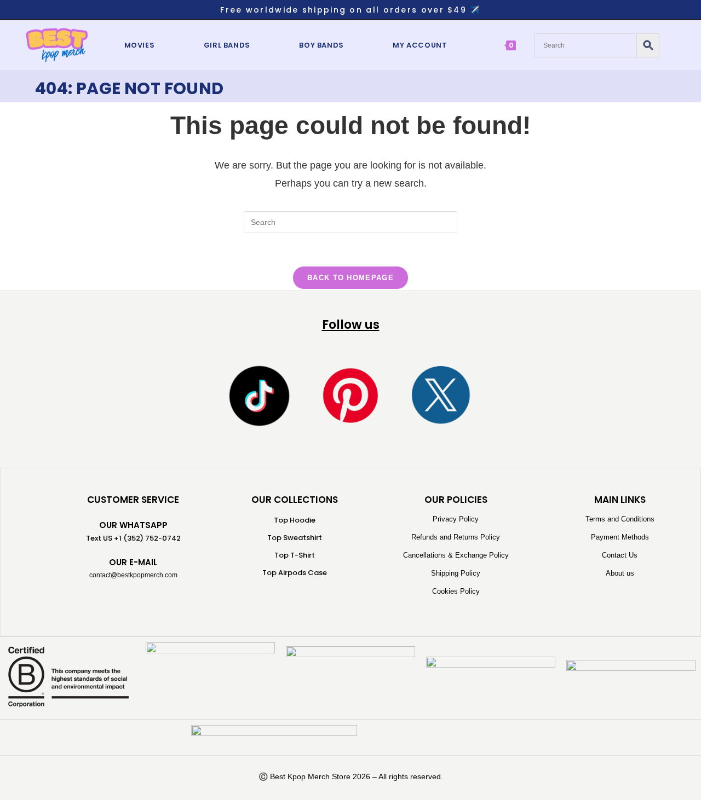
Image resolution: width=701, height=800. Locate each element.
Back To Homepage (350, 278)
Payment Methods (620, 537)
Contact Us (619, 555)
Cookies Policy (456, 591)
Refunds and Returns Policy (455, 537)
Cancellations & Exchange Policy (456, 555)
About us (620, 573)
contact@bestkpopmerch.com (133, 575)
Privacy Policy (456, 519)
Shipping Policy (455, 573)
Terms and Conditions (619, 519)
